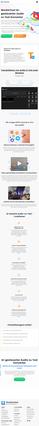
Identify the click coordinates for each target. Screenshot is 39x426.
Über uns (2, 409)
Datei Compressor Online (31, 412)
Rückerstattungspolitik (4, 416)
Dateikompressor (16, 419)
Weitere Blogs (13, 113)
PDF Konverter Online (30, 409)
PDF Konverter (16, 409)
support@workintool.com (5, 424)
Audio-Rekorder (16, 422)
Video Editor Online (30, 416)
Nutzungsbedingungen (4, 412)
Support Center (3, 422)
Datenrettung (16, 424)
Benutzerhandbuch (24, 113)
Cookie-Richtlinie (4, 414)
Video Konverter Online (30, 414)
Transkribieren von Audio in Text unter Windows (19, 71)
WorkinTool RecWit (17, 417)
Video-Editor (16, 415)
